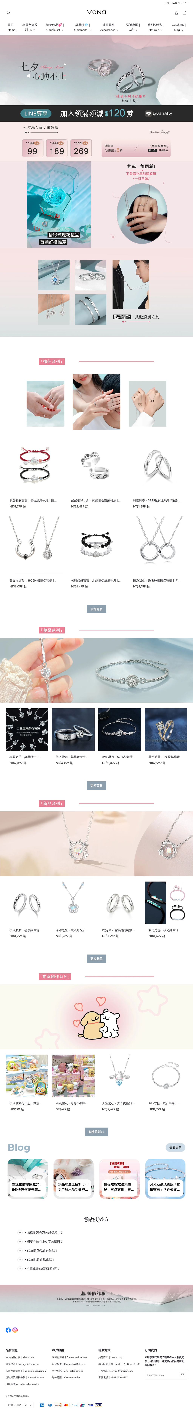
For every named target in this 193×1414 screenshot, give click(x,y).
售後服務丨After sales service (67, 1371)
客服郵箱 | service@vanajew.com (115, 1371)
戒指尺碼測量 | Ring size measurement (26, 1371)
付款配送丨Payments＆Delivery (68, 1364)
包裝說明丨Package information (22, 1364)
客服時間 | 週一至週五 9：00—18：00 (119, 1364)
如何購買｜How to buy (110, 1357)
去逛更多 (96, 609)
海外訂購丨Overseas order (66, 1377)
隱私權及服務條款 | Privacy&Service (25, 1377)
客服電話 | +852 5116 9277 (113, 1377)
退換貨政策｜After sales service (22, 1384)
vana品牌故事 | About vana (20, 1357)
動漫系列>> (96, 1132)
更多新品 (96, 959)
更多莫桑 (96, 785)
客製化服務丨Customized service (69, 1357)
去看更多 (175, 1147)
